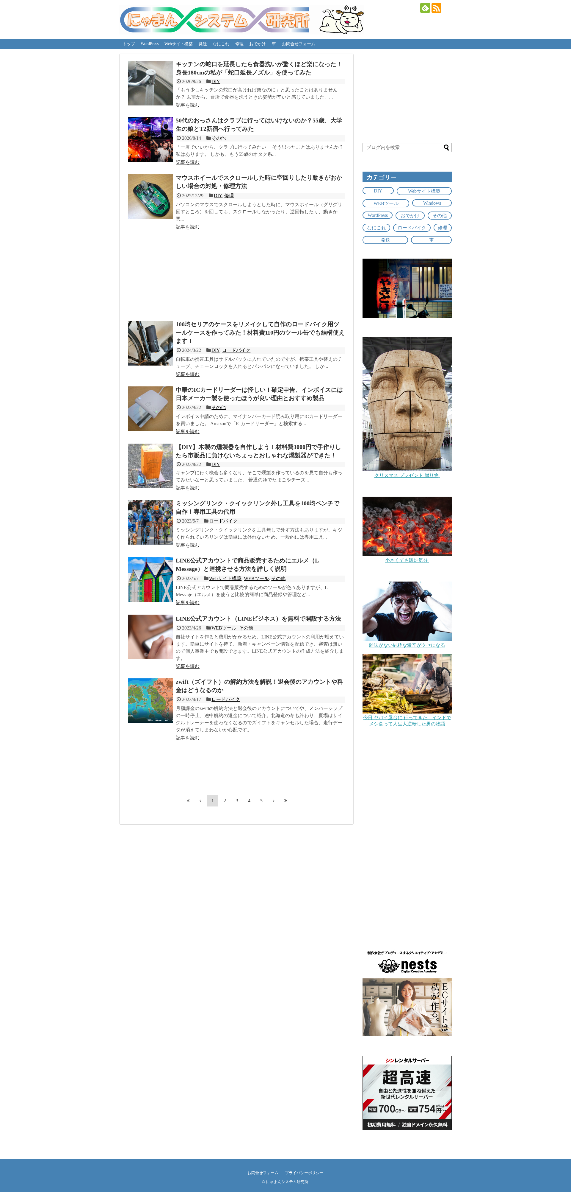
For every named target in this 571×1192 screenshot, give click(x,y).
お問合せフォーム (298, 44)
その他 (218, 138)
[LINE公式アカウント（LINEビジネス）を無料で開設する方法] (150, 637)
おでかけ (257, 44)
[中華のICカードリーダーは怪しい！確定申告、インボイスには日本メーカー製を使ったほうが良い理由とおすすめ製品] (150, 408)
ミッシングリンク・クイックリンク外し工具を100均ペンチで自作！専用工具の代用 (257, 507)
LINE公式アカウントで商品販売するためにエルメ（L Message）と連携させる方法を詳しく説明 (247, 564)
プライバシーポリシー (304, 1173)
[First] (188, 800)
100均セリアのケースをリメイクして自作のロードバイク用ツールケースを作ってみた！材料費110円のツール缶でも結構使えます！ (260, 332)
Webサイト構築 (178, 44)
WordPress (150, 43)
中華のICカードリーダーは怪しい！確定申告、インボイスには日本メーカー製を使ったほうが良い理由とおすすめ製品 (259, 393)
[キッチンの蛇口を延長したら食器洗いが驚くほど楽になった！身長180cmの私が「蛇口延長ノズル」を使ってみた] (150, 83)
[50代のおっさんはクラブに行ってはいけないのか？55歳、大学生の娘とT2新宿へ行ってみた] (150, 139)
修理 (239, 44)
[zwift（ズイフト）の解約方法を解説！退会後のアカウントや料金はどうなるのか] (150, 700)
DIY (215, 81)
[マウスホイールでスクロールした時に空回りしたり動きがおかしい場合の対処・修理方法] (150, 196)
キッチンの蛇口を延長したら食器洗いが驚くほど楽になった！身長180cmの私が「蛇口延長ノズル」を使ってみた (259, 68)
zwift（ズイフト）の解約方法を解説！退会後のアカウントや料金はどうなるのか (259, 685)
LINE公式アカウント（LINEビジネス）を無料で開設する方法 (258, 618)
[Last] (285, 800)
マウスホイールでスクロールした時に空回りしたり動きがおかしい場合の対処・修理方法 (259, 181)
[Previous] (200, 800)
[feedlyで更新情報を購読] (425, 8)
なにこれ (221, 44)
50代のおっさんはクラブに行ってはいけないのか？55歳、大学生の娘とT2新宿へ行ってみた (259, 124)
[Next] (273, 800)
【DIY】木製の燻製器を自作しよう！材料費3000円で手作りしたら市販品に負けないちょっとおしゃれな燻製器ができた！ (258, 451)
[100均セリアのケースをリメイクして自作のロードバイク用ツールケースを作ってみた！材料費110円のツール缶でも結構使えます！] (150, 343)
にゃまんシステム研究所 (287, 1182)
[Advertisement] (236, 273)
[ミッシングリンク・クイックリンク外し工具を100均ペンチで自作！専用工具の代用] (150, 522)
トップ (129, 44)
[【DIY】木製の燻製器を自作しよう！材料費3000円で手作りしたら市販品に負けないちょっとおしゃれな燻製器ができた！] (150, 466)
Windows (432, 203)
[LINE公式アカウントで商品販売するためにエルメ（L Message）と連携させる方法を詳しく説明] (150, 579)
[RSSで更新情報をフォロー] (436, 8)
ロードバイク (236, 350)
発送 (203, 44)
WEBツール (256, 578)
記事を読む (188, 105)
